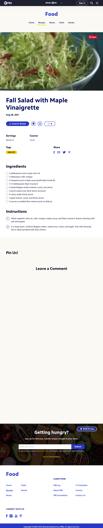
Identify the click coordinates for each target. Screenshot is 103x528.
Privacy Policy (44, 451)
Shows (52, 22)
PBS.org (57, 485)
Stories (71, 22)
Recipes (41, 22)
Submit (78, 446)
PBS (8, 3)
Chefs (61, 22)
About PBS (58, 490)
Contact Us (80, 495)
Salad (32, 140)
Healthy (11, 152)
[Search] (91, 3)
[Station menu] (61, 3)
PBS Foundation (60, 495)
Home (31, 22)
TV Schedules (81, 485)
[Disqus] (51, 306)
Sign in (82, 3)
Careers (79, 490)
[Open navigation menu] (97, 3)
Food (51, 14)
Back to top (88, 429)
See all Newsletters (51, 457)
